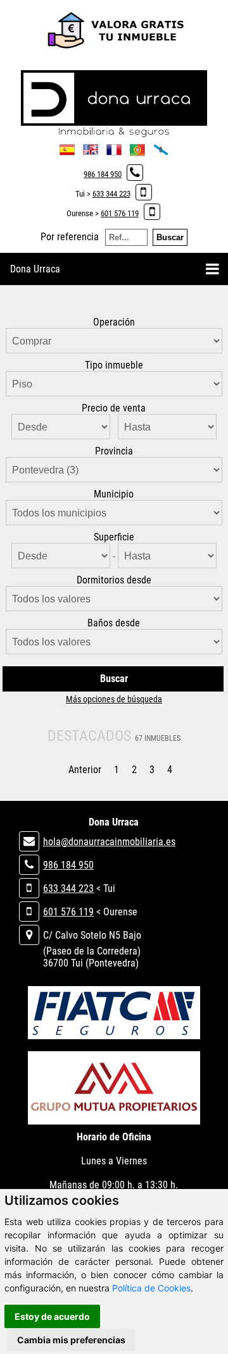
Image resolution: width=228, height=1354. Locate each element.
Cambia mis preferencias (71, 1339)
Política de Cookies (151, 1288)
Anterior (84, 770)
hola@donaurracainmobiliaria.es (109, 842)
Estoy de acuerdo (52, 1316)
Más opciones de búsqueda (114, 699)
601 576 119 (120, 213)
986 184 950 (103, 174)
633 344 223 (111, 193)
